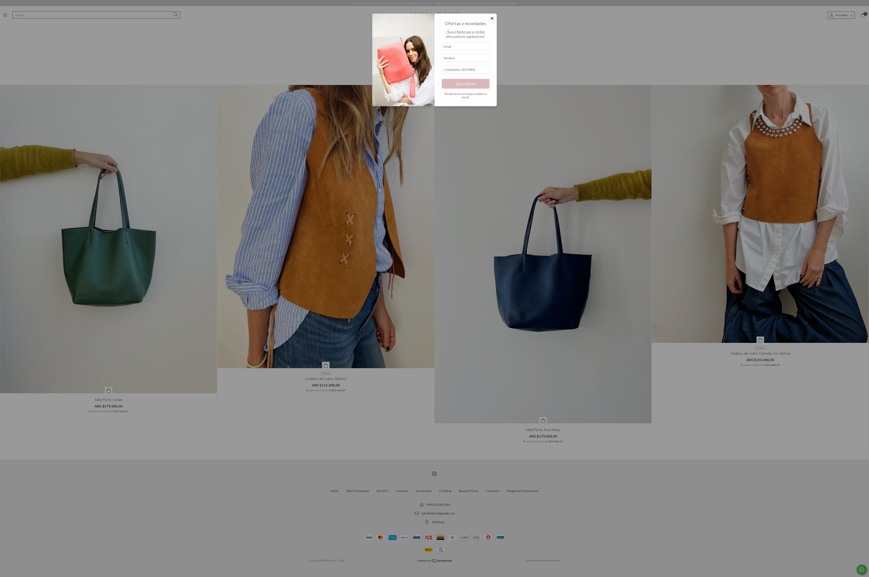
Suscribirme (466, 83)
